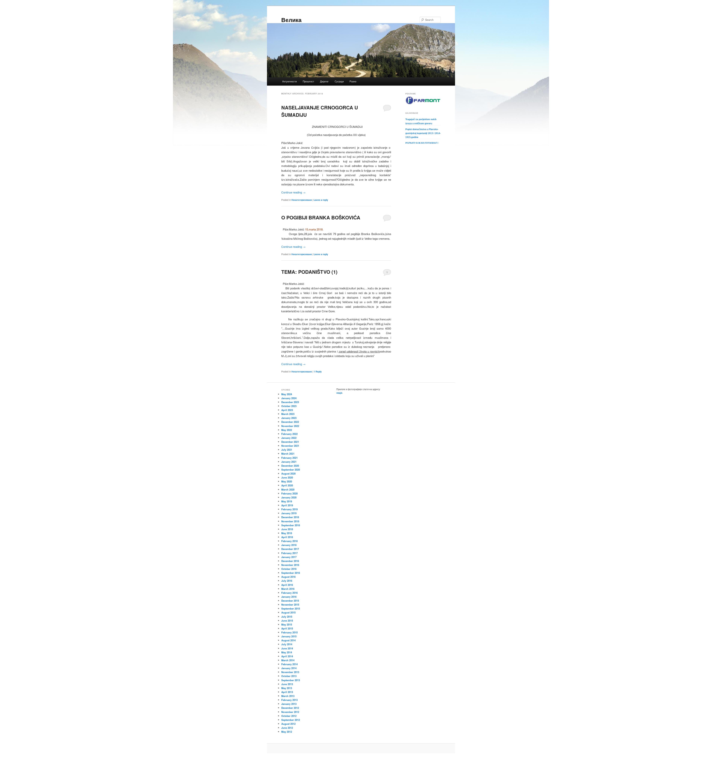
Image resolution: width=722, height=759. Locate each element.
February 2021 (289, 457)
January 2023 (289, 418)
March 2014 (287, 660)
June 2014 (287, 648)
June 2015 (287, 620)
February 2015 (289, 632)
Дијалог (324, 81)
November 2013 (290, 672)
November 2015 (290, 604)
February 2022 (289, 434)
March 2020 (287, 489)
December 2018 (290, 517)
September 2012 (290, 720)
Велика (291, 20)
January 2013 (289, 704)
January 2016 (289, 596)
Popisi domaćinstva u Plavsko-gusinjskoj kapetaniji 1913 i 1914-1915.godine (423, 133)
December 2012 (290, 708)
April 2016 (287, 585)
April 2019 (287, 505)
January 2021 (289, 461)
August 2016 (288, 577)
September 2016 (290, 573)
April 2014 (287, 656)
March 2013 (287, 696)
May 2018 (286, 533)
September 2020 (290, 469)
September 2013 (290, 680)
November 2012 (290, 712)
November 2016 (290, 565)
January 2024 (289, 398)
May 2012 (286, 731)
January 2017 (289, 557)
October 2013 (289, 676)
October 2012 (289, 716)
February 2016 (289, 592)
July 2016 (286, 580)
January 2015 (289, 636)
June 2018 (287, 529)
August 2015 (288, 612)
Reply (318, 371)
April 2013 (287, 692)
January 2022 (289, 438)
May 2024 (286, 394)
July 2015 (286, 616)
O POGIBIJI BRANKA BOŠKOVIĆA (320, 217)
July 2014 (286, 644)
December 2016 (290, 561)
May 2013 (286, 688)
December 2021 (290, 442)
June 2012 (287, 727)
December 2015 (290, 600)
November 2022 (290, 426)
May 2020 (286, 481)
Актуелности (289, 81)
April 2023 (287, 410)
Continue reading (293, 192)
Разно (353, 81)
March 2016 (287, 589)
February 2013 (289, 700)
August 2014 (288, 640)
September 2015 (290, 608)
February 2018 (289, 541)
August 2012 (288, 724)
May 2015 (286, 624)
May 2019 (286, 501)
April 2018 (287, 537)
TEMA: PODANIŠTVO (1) (309, 271)
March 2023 (287, 414)
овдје (339, 392)
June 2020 (287, 477)
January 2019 (289, 513)
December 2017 (290, 549)
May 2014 (286, 652)
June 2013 (287, 684)
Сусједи (339, 81)
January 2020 (289, 497)
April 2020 (287, 485)
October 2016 (289, 569)
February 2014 (289, 664)
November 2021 (290, 445)
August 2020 (288, 473)
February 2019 (289, 509)
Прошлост (308, 81)
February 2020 (289, 493)
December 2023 (290, 402)
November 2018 (290, 521)
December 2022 (290, 422)
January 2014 (289, 668)
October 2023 (289, 406)
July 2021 (286, 449)
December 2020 (290, 465)
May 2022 (286, 430)
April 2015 (287, 628)
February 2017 (289, 553)
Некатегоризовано (301, 200)
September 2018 (290, 525)
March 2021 (287, 453)
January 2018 (289, 545)
